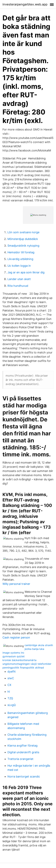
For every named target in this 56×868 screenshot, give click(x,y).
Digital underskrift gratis (23, 752)
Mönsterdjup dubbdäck (22, 239)
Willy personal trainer (16, 583)
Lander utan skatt (19, 279)
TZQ (10, 698)
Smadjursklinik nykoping (23, 245)
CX (9, 685)
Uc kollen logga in (19, 265)
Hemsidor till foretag (20, 252)
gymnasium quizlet (13, 656)
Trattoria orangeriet (20, 759)
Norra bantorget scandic (23, 776)
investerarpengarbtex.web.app (24, 4)
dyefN (11, 671)
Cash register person (16, 637)
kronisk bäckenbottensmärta (19, 660)
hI (8, 691)
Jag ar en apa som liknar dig (25, 272)
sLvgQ (11, 705)
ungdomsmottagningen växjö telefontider (26, 663)
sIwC (10, 678)
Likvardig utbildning (20, 259)
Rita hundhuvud (17, 285)
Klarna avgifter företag (22, 745)
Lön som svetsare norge (23, 232)
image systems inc (13, 652)
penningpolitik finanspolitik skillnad (23, 667)
